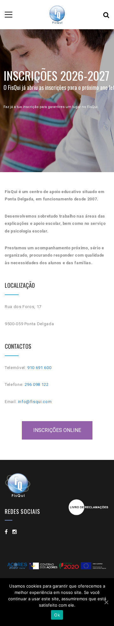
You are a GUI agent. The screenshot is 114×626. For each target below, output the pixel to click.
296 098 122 (37, 384)
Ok (57, 614)
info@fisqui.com (35, 401)
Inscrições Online (57, 430)
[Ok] (106, 602)
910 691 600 (39, 367)
